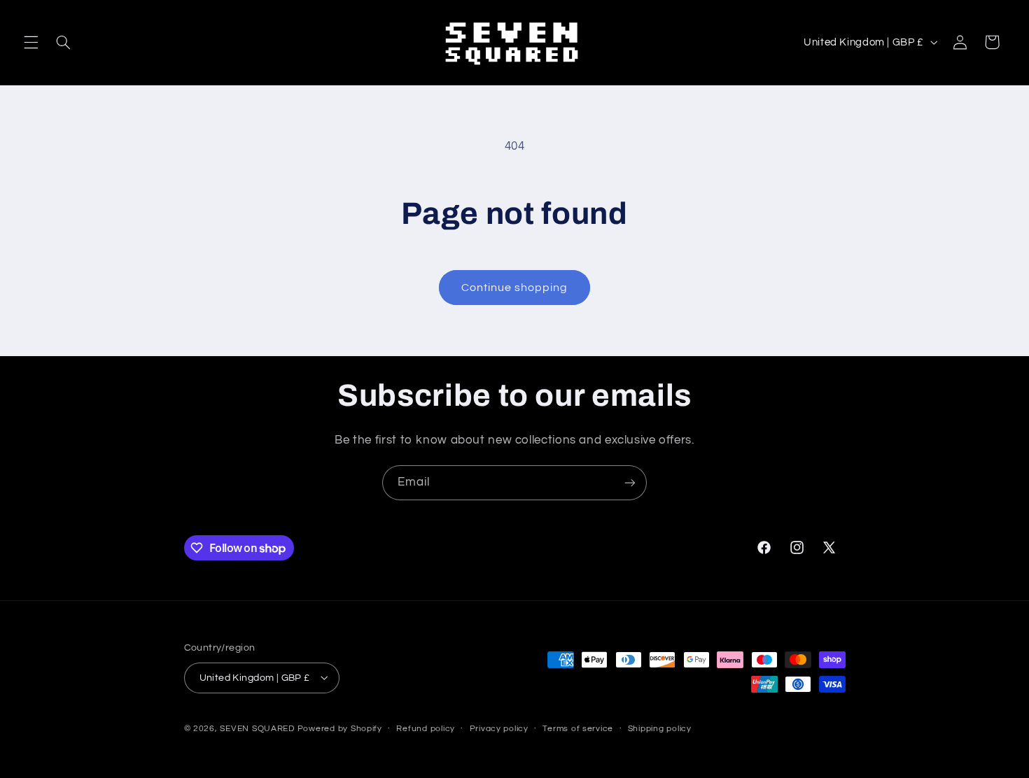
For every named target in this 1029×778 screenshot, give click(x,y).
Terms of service (577, 729)
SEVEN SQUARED (257, 728)
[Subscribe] (630, 482)
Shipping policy (660, 729)
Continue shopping (514, 287)
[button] (31, 42)
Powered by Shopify (340, 728)
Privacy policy (499, 729)
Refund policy (425, 729)
